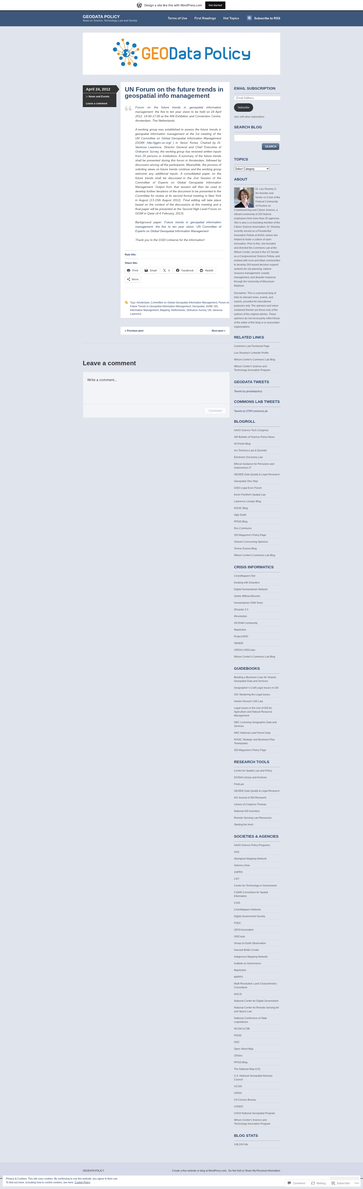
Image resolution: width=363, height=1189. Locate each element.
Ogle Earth (240, 514)
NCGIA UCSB (242, 1028)
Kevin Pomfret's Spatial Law (250, 494)
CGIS (237, 902)
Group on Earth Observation (250, 943)
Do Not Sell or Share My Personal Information (254, 1170)
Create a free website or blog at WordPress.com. (199, 1170)
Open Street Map (243, 1048)
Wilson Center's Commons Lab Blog (254, 359)
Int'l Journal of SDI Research (250, 797)
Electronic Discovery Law (248, 457)
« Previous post (134, 330)
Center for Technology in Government (255, 885)
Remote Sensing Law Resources (253, 817)
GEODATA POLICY (101, 16)
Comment (215, 410)
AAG (236, 851)
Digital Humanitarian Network (251, 589)
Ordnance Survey (147, 151)
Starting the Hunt (243, 824)
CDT (236, 878)
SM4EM (238, 643)
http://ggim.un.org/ (158, 142)
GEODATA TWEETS (251, 382)
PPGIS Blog (240, 521)
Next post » (218, 330)
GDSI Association (244, 929)
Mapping (165, 310)
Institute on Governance (247, 963)
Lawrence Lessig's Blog (247, 501)
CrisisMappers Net (244, 575)
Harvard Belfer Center (246, 950)
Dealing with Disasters (247, 582)
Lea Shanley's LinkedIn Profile (251, 352)
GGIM (209, 306)
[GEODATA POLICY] (181, 73)
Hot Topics (231, 18)
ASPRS (238, 872)
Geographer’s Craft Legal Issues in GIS (256, 687)
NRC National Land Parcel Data (252, 732)
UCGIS (238, 1086)
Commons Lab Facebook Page (252, 346)
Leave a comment (96, 103)
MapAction (240, 629)
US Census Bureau (245, 1099)
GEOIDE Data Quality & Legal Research (257, 474)
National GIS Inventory (247, 811)
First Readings (205, 18)
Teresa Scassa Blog (245, 548)
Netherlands (178, 310)
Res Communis (243, 528)
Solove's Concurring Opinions (251, 541)
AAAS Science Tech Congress (251, 430)
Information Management (144, 310)
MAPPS (238, 976)
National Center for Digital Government (256, 1000)
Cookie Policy (82, 1182)
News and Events (99, 96)
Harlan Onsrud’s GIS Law (248, 701)
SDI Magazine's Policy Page (250, 535)
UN (209, 310)
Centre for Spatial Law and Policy (253, 770)
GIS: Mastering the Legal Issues (252, 694)
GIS (216, 306)
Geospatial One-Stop (246, 481)
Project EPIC (241, 636)
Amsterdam (143, 302)
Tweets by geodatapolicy (248, 391)
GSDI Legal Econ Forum (248, 487)
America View (242, 865)
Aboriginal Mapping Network (250, 858)
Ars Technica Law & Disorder (250, 450)
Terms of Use (177, 18)
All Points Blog (242, 443)
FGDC (237, 923)
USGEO (238, 1106)
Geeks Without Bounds (247, 596)
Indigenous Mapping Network (251, 956)
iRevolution (240, 616)
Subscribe (243, 107)
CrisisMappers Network (247, 909)
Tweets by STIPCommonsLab (251, 411)
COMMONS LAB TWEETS (257, 402)
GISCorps (239, 936)
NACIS (238, 994)
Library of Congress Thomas (250, 804)
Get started (215, 5)
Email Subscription (254, 88)
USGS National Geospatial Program (254, 1113)
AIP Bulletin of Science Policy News (254, 437)
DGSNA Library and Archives (250, 777)
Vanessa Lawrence (148, 147)
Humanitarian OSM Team (248, 602)
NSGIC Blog (241, 508)
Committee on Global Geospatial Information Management (184, 302)
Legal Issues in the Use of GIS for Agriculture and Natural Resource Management (253, 712)
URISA (238, 1093)
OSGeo (238, 1055)
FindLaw (239, 784)
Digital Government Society (249, 916)
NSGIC (238, 1035)
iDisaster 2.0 (241, 609)
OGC (237, 1042)
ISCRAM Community (246, 623)
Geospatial (198, 306)
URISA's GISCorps (244, 649)
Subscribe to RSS (267, 18)
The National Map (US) (247, 1069)
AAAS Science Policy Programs (252, 845)
